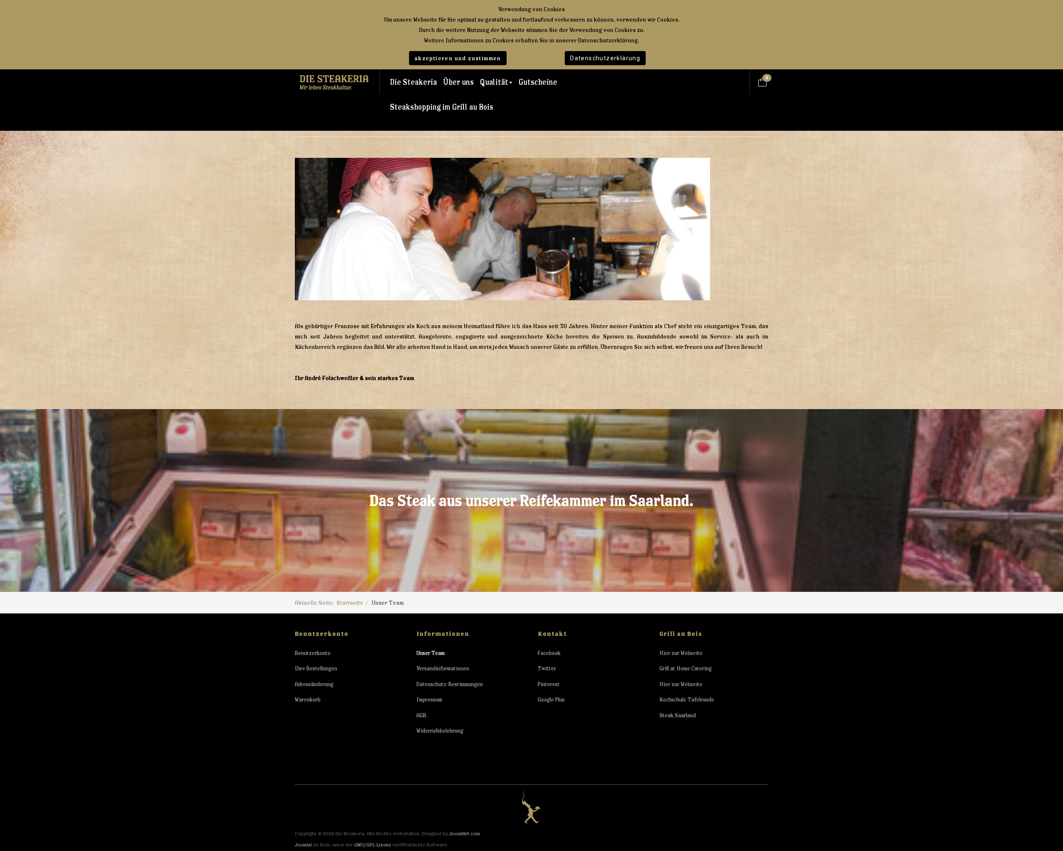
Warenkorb (308, 699)
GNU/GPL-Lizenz (372, 844)
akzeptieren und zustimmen (457, 58)
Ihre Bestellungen (316, 668)
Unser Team (430, 653)
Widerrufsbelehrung (439, 730)
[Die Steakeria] (334, 81)
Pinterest (549, 684)
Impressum (429, 699)
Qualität (494, 82)
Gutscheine (538, 82)
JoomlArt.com (464, 833)
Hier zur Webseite (681, 653)
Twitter (547, 668)
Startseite (349, 602)
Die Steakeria (413, 82)
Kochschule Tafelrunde (686, 699)
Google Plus (551, 699)
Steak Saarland (677, 715)
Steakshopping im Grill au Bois (441, 107)
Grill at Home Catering (685, 668)
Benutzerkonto (313, 653)
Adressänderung (314, 684)
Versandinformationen (442, 668)
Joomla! (303, 844)
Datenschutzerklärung (605, 58)
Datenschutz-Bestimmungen (449, 684)
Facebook (549, 653)
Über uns (458, 82)
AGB (421, 715)
